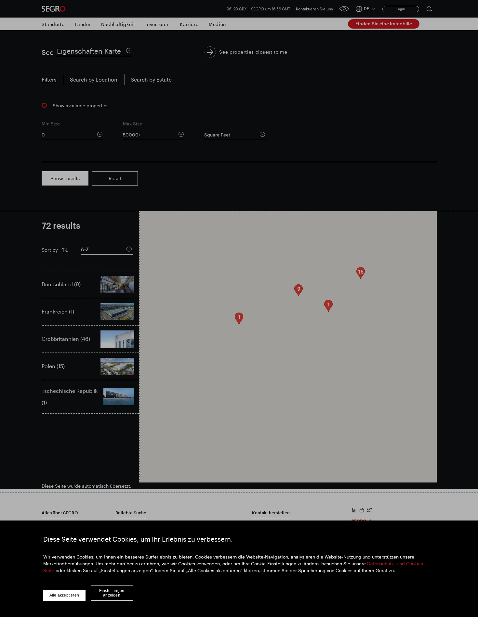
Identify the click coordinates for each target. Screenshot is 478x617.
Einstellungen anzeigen (112, 593)
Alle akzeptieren (64, 595)
